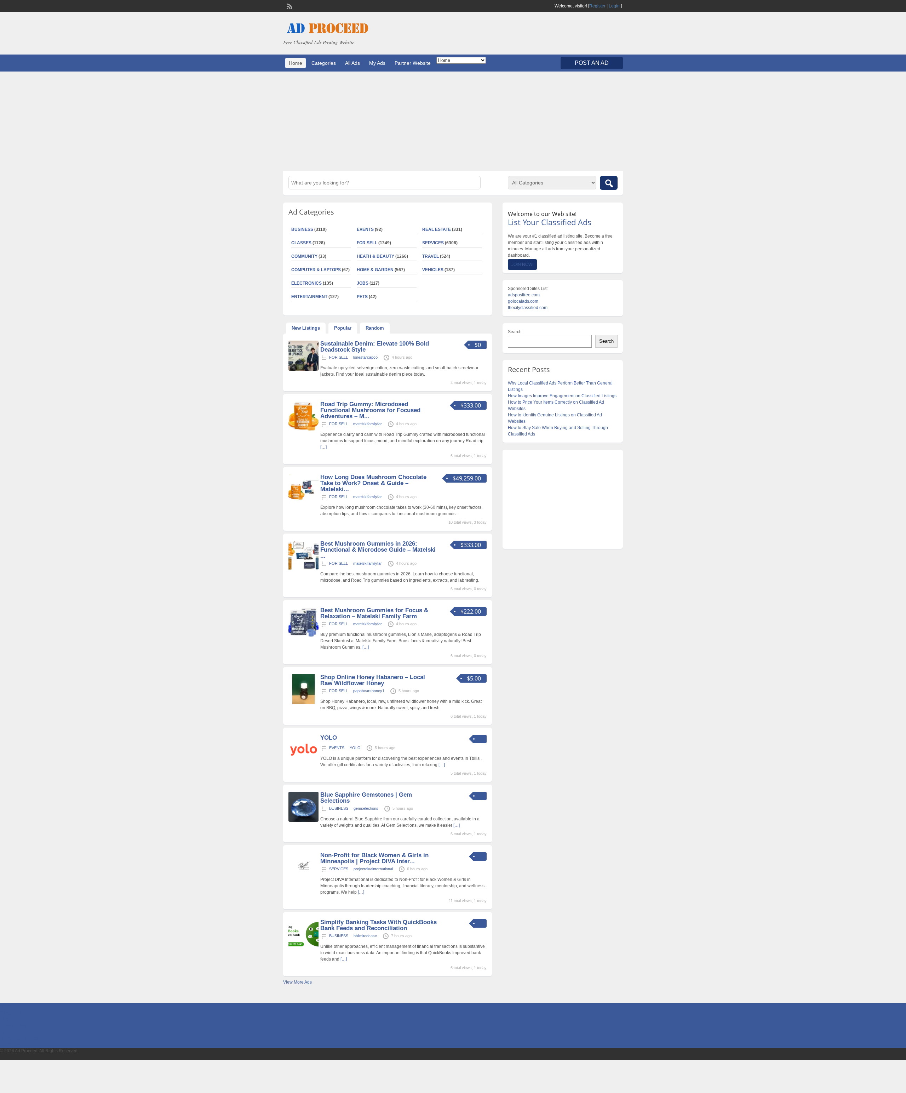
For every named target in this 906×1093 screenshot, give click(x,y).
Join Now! (522, 264)
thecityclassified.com (527, 307)
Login (614, 6)
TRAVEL (430, 256)
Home (295, 63)
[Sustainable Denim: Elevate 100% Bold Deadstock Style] (303, 369)
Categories (323, 63)
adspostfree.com (524, 294)
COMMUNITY (304, 256)
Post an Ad (592, 63)
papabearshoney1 (368, 691)
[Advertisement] (453, 121)
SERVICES (433, 242)
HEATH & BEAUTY (375, 256)
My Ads (377, 63)
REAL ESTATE (436, 229)
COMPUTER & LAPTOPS (316, 269)
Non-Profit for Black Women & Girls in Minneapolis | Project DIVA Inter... (374, 858)
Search (515, 331)
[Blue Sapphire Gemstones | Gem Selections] (303, 820)
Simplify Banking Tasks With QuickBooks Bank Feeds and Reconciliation (378, 925)
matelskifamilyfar (367, 424)
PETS (362, 296)
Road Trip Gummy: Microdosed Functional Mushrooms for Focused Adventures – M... (370, 410)
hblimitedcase (365, 936)
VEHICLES (432, 269)
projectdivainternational (373, 869)
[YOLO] (303, 763)
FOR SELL (367, 242)
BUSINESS (302, 229)
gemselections (366, 808)
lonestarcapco (365, 357)
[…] (323, 447)
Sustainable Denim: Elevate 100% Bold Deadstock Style (374, 346)
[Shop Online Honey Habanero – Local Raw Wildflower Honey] (303, 702)
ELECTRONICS (306, 283)
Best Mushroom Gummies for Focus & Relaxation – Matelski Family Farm (374, 613)
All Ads (352, 63)
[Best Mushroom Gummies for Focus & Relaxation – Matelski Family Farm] (303, 635)
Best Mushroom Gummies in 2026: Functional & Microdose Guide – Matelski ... (378, 549)
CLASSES (301, 242)
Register (597, 6)
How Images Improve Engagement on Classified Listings (562, 395)
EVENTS (365, 229)
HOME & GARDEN (375, 269)
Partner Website (413, 63)
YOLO (328, 737)
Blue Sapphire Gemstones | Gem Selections (366, 797)
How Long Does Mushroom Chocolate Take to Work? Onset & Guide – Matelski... (373, 483)
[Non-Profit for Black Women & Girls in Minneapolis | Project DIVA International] (303, 880)
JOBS (362, 283)
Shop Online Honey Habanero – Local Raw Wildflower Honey (372, 680)
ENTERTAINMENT (309, 296)
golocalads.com (523, 301)
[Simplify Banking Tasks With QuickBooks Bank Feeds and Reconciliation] (303, 947)
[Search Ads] (609, 183)
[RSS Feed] (289, 5)
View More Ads (297, 982)
